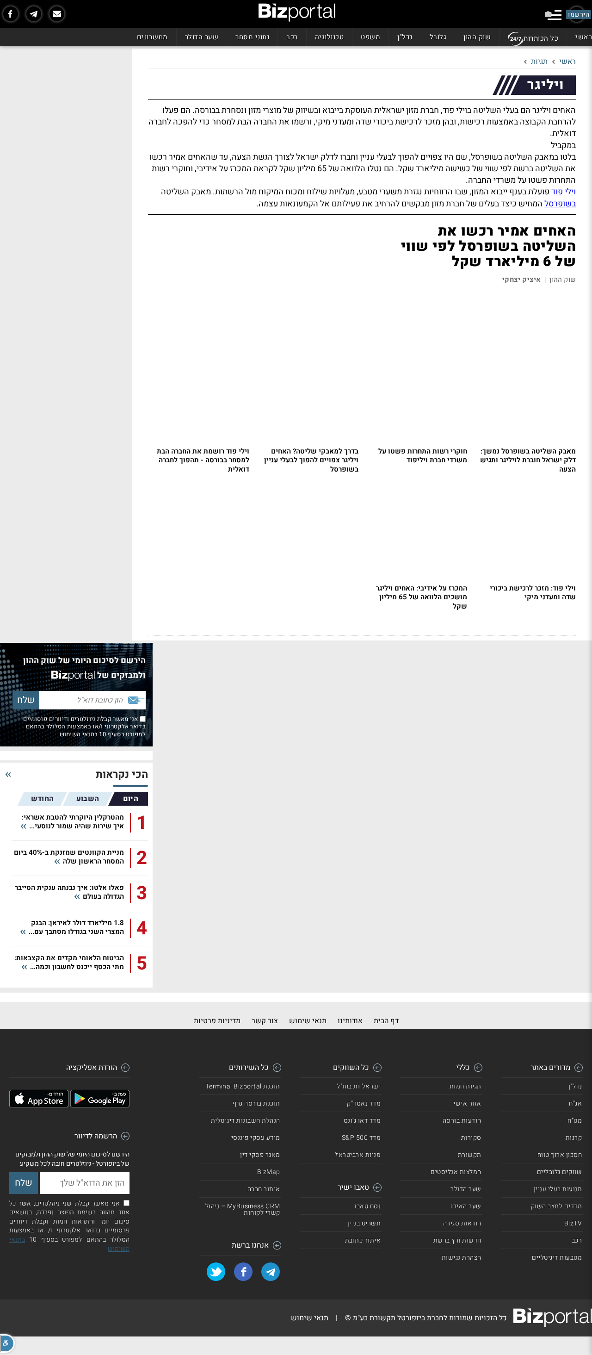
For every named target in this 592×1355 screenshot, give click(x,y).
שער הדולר (202, 37)
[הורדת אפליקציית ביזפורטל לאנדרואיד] (100, 1105)
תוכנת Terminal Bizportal (242, 1086)
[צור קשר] (57, 14)
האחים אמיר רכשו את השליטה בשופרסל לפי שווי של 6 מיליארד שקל (488, 246)
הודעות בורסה (462, 1120)
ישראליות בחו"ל (359, 1086)
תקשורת (469, 1155)
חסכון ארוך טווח (559, 1155)
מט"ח (574, 1120)
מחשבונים (152, 37)
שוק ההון (477, 37)
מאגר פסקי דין (260, 1155)
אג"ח (575, 1103)
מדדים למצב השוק (556, 1206)
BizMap (268, 1172)
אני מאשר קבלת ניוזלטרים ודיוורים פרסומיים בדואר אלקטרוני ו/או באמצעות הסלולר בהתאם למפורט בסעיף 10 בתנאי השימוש (84, 727)
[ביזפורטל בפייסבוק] (10, 14)
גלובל (438, 37)
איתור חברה (263, 1189)
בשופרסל (560, 204)
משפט (370, 37)
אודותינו (350, 1020)
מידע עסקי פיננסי (255, 1138)
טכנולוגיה (329, 37)
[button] (7, 1343)
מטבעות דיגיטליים (557, 1257)
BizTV (573, 1223)
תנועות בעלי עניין (558, 1189)
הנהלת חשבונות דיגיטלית (245, 1120)
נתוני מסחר (252, 37)
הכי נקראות (122, 775)
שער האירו (466, 1206)
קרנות (574, 1138)
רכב (292, 37)
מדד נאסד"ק (364, 1103)
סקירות (471, 1138)
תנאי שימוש (308, 1020)
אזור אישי (467, 1103)
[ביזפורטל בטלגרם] (33, 14)
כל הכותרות (541, 38)
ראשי (583, 37)
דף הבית (386, 1020)
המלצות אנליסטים (456, 1172)
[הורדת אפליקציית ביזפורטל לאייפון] (38, 1105)
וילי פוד (563, 192)
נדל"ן (405, 37)
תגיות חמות (465, 1086)
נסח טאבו (367, 1206)
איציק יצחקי (521, 279)
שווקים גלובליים (559, 1172)
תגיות (539, 61)
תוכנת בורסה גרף (256, 1103)
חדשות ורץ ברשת (457, 1240)
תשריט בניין (364, 1223)
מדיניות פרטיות (217, 1020)
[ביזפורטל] (297, 12)
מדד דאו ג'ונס (362, 1120)
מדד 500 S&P (361, 1138)
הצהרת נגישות (461, 1257)
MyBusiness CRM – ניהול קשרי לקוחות (242, 1209)
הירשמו (578, 14)
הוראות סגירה (462, 1223)
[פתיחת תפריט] (554, 15)
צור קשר (265, 1020)
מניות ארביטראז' (358, 1155)
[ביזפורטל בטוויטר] (216, 1271)
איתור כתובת (363, 1240)
